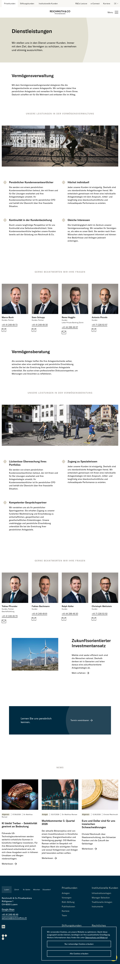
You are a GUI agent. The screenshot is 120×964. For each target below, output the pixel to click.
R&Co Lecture (81, 3)
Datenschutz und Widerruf (96, 937)
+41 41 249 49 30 (40, 324)
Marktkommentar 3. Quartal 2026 (58, 822)
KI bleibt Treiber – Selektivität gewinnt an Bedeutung (19, 825)
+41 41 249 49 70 (10, 616)
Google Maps (8, 909)
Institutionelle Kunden (48, 3)
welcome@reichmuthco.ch (14, 918)
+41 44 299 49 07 (70, 327)
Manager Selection (101, 897)
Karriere (106, 3)
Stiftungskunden (27, 3)
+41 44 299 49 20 (70, 613)
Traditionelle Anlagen (102, 902)
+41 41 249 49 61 (39, 613)
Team (64, 915)
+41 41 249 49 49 (10, 914)
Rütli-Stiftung (68, 902)
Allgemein (5, 814)
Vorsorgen (66, 897)
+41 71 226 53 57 (99, 324)
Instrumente (97, 906)
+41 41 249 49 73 (9, 324)
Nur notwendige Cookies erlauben (79, 944)
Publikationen (68, 906)
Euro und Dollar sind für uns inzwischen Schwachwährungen (98, 824)
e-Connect (95, 3)
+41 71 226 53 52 (99, 613)
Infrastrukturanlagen (101, 893)
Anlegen (45, 814)
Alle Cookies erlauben (79, 953)
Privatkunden (9, 3)
